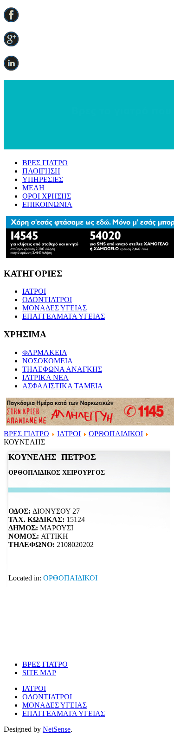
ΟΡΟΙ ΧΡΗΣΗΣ (46, 196)
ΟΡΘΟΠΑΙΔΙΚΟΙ (116, 434)
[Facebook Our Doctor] (11, 20)
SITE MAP (39, 673)
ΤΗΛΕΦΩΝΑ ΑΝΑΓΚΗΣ (62, 369)
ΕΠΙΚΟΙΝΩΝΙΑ (47, 204)
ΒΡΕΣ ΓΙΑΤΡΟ (45, 163)
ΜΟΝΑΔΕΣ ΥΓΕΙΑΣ (54, 308)
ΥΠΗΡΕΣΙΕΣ (42, 179)
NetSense (57, 729)
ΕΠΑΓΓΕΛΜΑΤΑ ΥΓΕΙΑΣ (63, 316)
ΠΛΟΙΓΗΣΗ (41, 171)
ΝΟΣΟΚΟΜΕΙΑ (47, 361)
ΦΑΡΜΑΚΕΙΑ (44, 352)
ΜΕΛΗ (33, 188)
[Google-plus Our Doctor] (11, 44)
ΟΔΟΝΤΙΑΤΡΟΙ (47, 299)
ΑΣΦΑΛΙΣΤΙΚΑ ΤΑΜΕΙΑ (62, 386)
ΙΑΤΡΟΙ (34, 291)
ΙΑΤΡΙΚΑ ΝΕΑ (45, 377)
